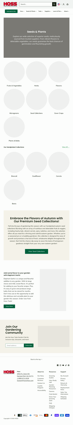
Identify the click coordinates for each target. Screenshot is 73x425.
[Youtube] (63, 365)
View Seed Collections (36, 251)
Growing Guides (52, 377)
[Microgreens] (14, 99)
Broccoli (14, 176)
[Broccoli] (14, 162)
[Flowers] (58, 71)
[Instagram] (60, 365)
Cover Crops (58, 113)
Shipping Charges (52, 407)
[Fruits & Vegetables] (14, 71)
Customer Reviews (40, 379)
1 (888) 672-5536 (23, 378)
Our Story (40, 376)
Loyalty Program (40, 387)
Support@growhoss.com (25, 380)
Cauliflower (36, 176)
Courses (51, 391)
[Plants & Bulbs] (14, 126)
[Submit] (54, 4)
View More (9, 306)
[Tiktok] (66, 365)
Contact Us (41, 383)
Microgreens (14, 113)
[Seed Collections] (36, 99)
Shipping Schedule (64, 398)
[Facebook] (57, 365)
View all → (65, 147)
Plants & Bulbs (14, 141)
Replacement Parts (65, 388)
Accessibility (41, 390)
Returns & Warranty (64, 384)
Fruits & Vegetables (14, 86)
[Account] (64, 4)
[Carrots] (58, 162)
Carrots (59, 176)
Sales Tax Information (64, 393)
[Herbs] (36, 71)
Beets (14, 204)
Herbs (36, 86)
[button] (60, 4)
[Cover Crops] (58, 99)
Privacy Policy (63, 379)
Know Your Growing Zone (52, 398)
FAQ (50, 403)
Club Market (53, 394)
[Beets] (14, 189)
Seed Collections (36, 113)
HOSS (16, 418)
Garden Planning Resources (52, 387)
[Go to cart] (67, 4)
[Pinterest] (68, 365)
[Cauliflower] (36, 162)
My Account (64, 376)
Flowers (59, 86)
